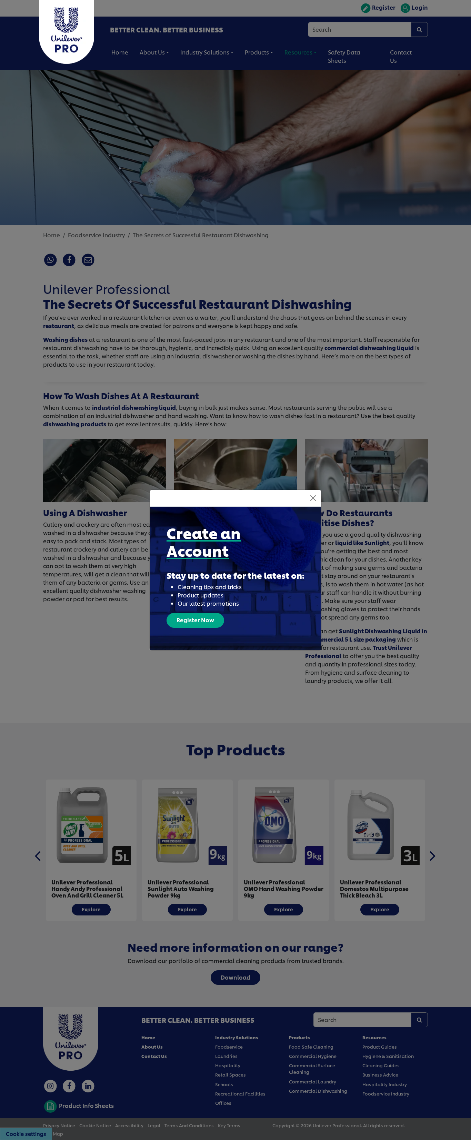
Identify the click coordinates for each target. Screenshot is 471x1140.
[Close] (313, 498)
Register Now (195, 620)
